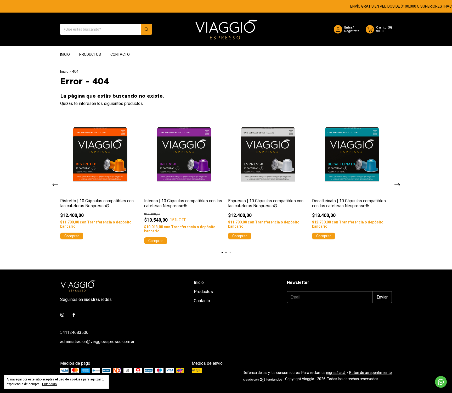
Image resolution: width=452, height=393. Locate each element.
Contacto (120, 54)
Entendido (49, 384)
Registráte (351, 31)
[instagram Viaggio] (62, 314)
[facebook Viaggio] (74, 314)
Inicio (65, 54)
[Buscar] (146, 29)
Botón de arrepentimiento (370, 372)
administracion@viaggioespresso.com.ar (97, 341)
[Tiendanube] (263, 380)
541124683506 (74, 332)
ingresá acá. (336, 372)
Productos (90, 54)
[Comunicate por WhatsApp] (441, 382)
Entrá (348, 27)
